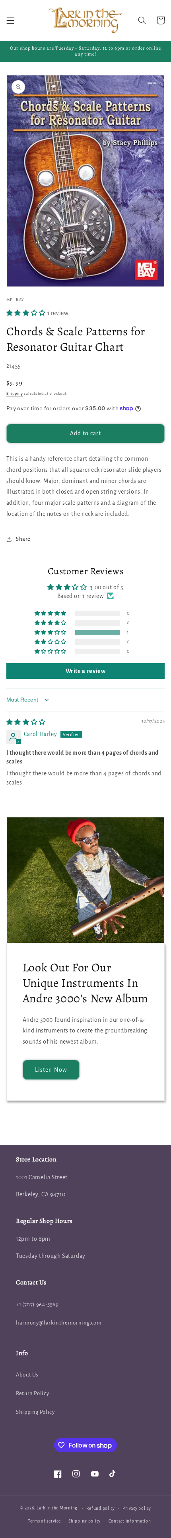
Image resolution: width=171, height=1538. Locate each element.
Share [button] (23, 539)
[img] (26, 722)
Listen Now (51, 1070)
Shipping (14, 394)
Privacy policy (136, 1508)
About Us (27, 1375)
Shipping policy (84, 1521)
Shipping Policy (35, 1412)
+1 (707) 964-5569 (37, 1304)
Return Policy (32, 1393)
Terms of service (44, 1521)
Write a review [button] (86, 671)
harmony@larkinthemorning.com (59, 1323)
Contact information (130, 1521)
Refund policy (100, 1508)
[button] (10, 20)
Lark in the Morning (57, 1508)
